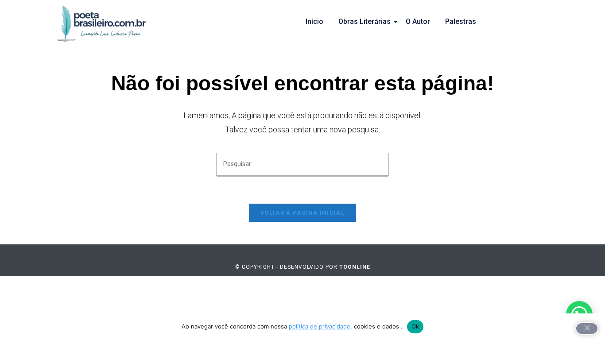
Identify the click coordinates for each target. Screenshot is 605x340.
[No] (586, 328)
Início (314, 21)
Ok (415, 326)
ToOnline (354, 267)
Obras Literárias (364, 21)
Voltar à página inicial (302, 212)
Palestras (460, 21)
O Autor (418, 21)
